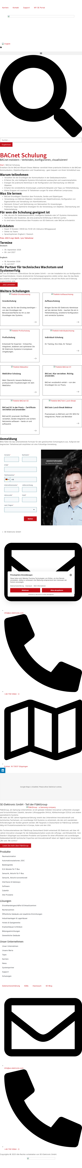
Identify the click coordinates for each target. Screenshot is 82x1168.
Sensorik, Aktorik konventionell (14, 878)
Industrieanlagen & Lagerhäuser (14, 918)
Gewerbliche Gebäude (11, 935)
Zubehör (5, 890)
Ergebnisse (6, 144)
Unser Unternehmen (10, 946)
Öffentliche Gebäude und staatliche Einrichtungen (22, 914)
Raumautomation (9, 856)
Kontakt (16, 8)
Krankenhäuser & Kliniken (12, 927)
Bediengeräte (7, 865)
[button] (41, 53)
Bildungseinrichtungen (11, 931)
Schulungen (6, 976)
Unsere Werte (7, 950)
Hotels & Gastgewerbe (11, 923)
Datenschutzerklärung (11, 986)
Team (4, 955)
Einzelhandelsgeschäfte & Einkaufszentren (19, 905)
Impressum (37, 986)
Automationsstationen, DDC (13, 860)
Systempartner (8, 967)
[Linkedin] (2, 770)
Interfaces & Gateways (11, 882)
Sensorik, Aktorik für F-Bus (13, 873)
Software (6, 886)
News (4, 963)
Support (26, 8)
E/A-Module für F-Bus (11, 869)
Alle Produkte (7, 895)
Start (2, 165)
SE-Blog (49, 986)
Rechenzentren (8, 910)
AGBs (26, 986)
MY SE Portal (39, 8)
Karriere (5, 8)
